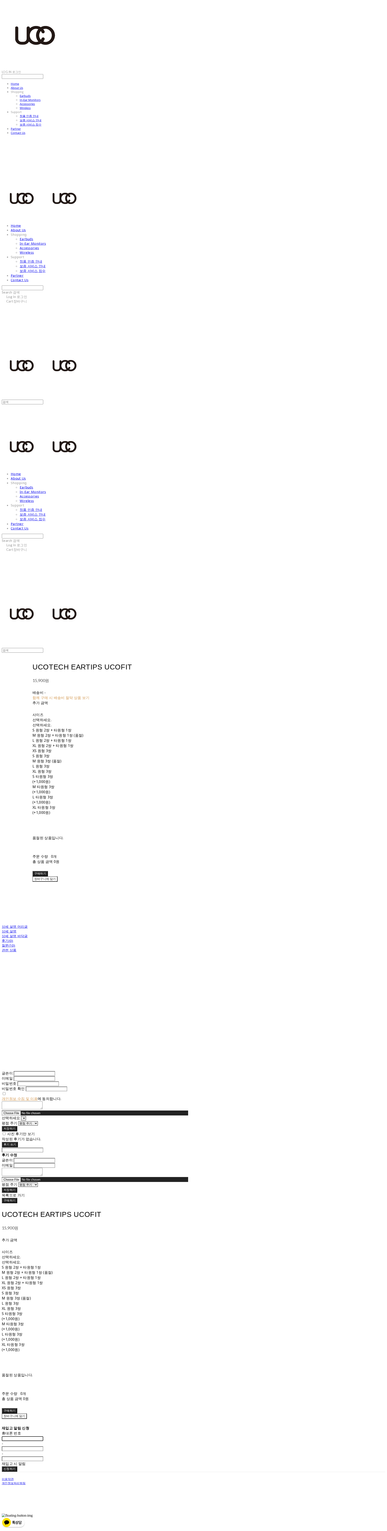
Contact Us (18, 133)
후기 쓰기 (10, 1144)
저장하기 (9, 1128)
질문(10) (8, 945)
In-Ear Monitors (30, 100)
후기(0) (7, 940)
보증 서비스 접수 (30, 124)
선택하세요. (42, 719)
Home (15, 84)
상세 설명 (9, 931)
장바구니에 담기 (14, 1416)
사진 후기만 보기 (21, 1133)
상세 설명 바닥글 (15, 936)
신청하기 (9, 1469)
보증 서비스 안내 (30, 120)
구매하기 (9, 1200)
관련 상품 (9, 950)
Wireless (25, 108)
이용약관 (8, 1479)
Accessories (27, 104)
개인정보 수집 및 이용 (20, 1098)
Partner (16, 129)
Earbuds (25, 96)
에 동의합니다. (31, 1098)
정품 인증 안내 (29, 116)
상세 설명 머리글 (15, 926)
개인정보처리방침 (14, 1483)
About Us (17, 88)
